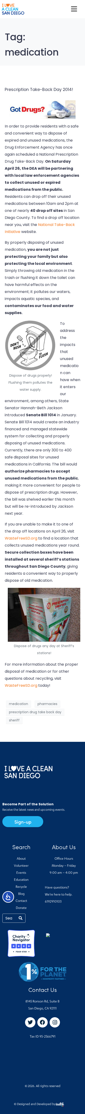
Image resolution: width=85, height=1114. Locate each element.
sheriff (14, 720)
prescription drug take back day (35, 712)
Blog (21, 894)
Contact (21, 901)
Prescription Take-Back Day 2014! (39, 89)
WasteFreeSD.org (21, 538)
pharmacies (47, 703)
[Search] (20, 918)
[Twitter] (30, 1022)
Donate (21, 908)
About (21, 859)
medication (18, 703)
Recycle (21, 887)
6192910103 (53, 902)
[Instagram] (55, 1022)
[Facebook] (42, 1022)
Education (21, 880)
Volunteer (21, 866)
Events (21, 873)
